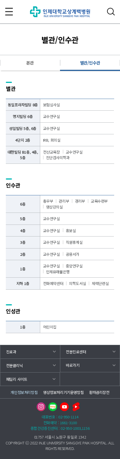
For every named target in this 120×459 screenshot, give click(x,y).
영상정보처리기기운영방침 (63, 392)
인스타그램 (41, 406)
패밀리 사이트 (16, 379)
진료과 (11, 351)
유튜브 (64, 406)
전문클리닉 (14, 365)
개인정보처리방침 (24, 392)
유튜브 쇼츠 (76, 406)
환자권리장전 (99, 392)
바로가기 (72, 365)
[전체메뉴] (9, 11)
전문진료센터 (76, 351)
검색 (111, 11)
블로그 (52, 406)
